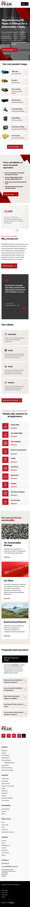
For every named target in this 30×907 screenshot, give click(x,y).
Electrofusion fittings (7, 767)
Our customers (5, 852)
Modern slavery (5, 890)
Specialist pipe (5, 758)
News (3, 822)
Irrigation (4, 795)
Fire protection (5, 800)
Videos (3, 827)
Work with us (5, 850)
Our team (4, 848)
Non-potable (5, 781)
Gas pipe (4, 753)
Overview (4, 840)
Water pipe (4, 750)
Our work (4, 811)
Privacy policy (5, 892)
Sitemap (3, 897)
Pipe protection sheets (7, 770)
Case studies (5, 825)
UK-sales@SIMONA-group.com (10, 866)
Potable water (5, 778)
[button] (12, 230)
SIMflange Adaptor (10, 762)
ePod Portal (5, 829)
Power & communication (8, 786)
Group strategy (5, 809)
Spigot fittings (5, 765)
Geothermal (5, 791)
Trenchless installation (7, 798)
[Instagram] (19, 736)
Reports (4, 814)
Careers (4, 855)
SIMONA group (5, 845)
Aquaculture (5, 793)
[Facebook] (3, 736)
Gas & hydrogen (6, 783)
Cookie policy (5, 894)
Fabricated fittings (6, 760)
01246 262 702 (5, 863)
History (3, 843)
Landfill (3, 788)
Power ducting (5, 755)
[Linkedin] (14, 736)
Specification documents (8, 832)
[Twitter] (9, 736)
